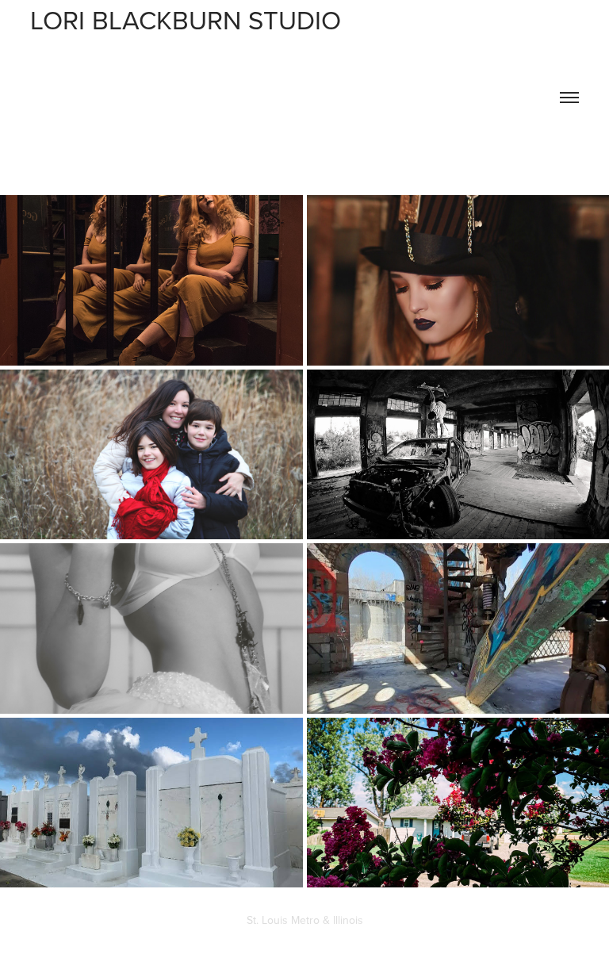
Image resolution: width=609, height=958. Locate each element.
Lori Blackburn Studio (192, 19)
